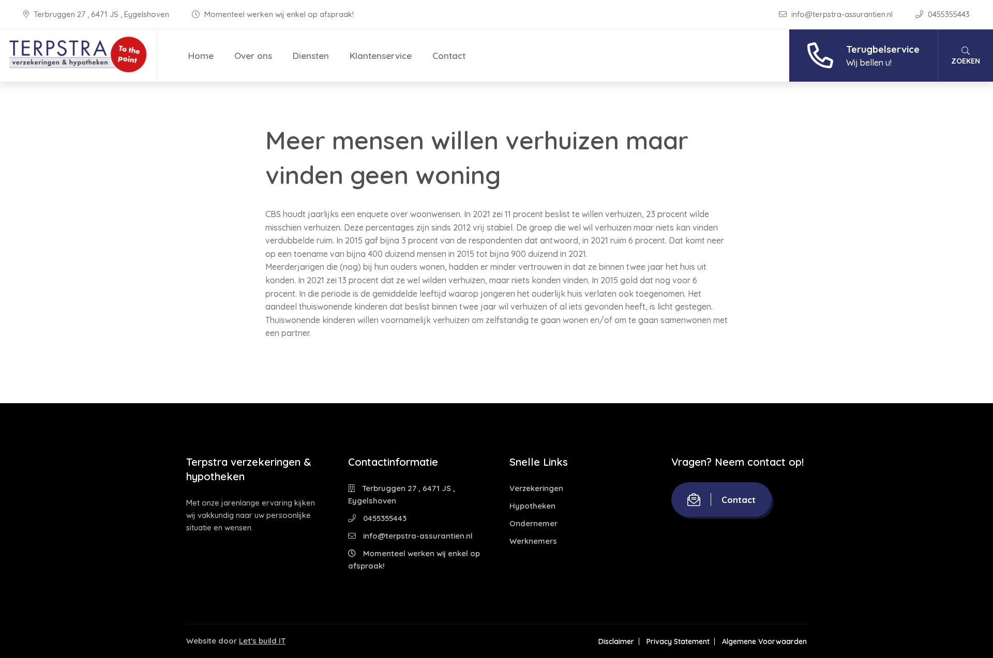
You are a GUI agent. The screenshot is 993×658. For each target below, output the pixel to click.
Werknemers (533, 541)
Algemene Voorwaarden (764, 641)
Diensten (311, 55)
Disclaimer (616, 641)
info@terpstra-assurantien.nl (842, 14)
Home (201, 55)
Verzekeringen (536, 488)
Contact (448, 55)
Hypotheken (532, 506)
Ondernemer (533, 523)
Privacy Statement (678, 641)
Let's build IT (262, 641)
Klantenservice (381, 55)
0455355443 (948, 14)
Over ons (253, 55)
